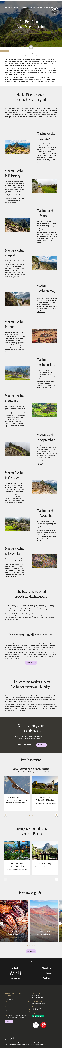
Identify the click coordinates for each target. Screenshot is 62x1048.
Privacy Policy (18, 1042)
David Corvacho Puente (31, 55)
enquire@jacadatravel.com (39, 997)
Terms (24, 1042)
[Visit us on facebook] (33, 1009)
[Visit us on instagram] (40, 1009)
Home (6, 7)
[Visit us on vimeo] (38, 1010)
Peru (18, 7)
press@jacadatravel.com (39, 1003)
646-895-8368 (24, 745)
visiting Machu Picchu (31, 77)
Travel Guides (32, 7)
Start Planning (41, 744)
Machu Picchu (24, 7)
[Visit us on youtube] (35, 1009)
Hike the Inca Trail (31, 662)
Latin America (12, 7)
